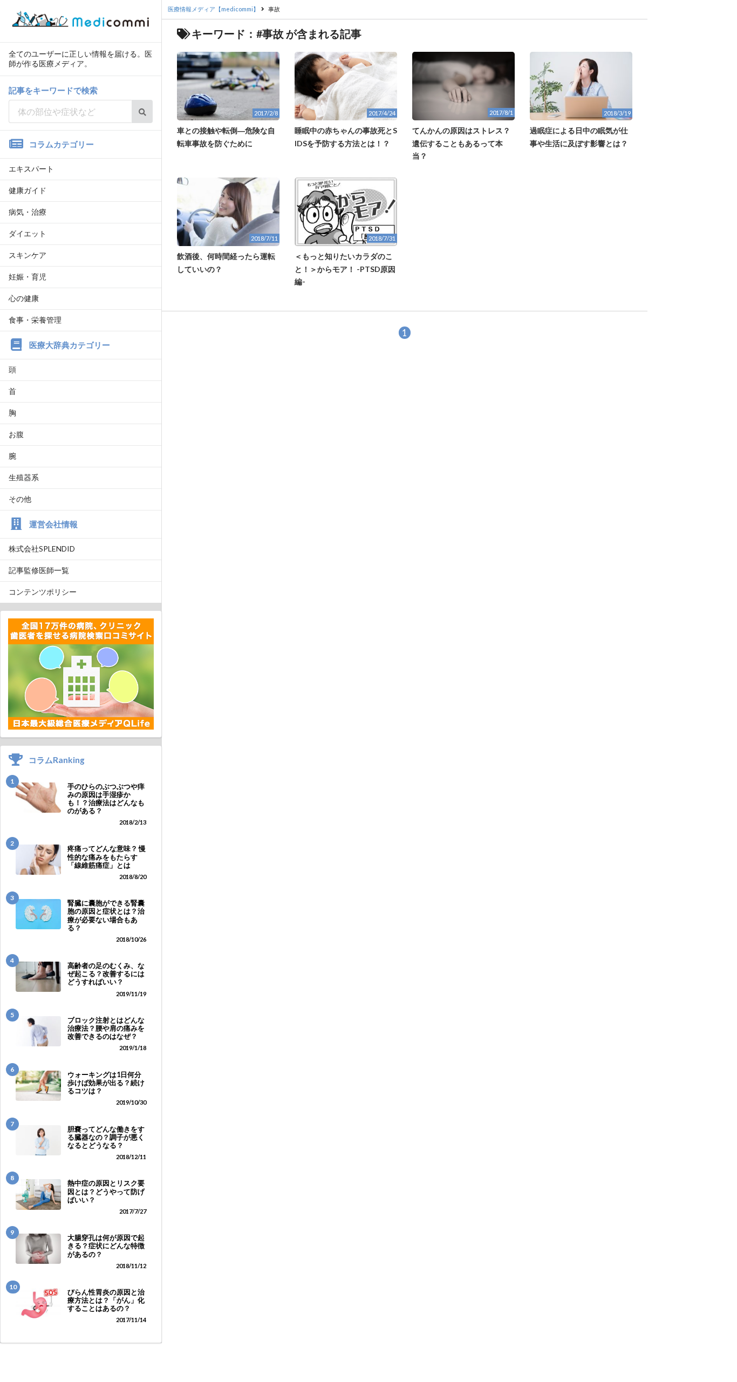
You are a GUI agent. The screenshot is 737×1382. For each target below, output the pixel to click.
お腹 (16, 434)
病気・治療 (27, 211)
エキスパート (31, 168)
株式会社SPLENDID (42, 548)
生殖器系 (24, 477)
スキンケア (27, 255)
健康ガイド (27, 190)
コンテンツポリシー (43, 591)
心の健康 (24, 298)
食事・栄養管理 (35, 319)
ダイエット (27, 233)
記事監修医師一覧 (39, 570)
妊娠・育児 (27, 276)
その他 (20, 498)
